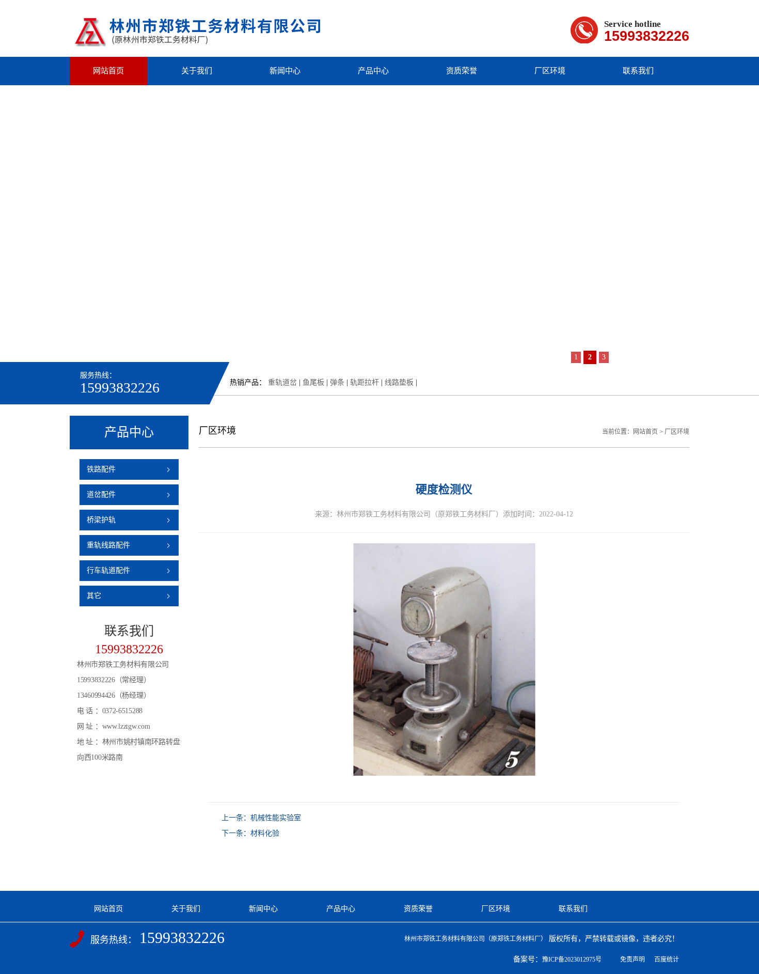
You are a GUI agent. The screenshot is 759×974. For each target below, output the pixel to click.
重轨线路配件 (108, 545)
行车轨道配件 (108, 570)
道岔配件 (101, 494)
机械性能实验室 (275, 818)
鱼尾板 (313, 382)
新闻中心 (285, 71)
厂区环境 (549, 71)
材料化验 (264, 833)
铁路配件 (101, 469)
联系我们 (638, 71)
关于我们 (196, 71)
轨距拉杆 (364, 382)
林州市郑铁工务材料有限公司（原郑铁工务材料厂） (475, 938)
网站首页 (108, 71)
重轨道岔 (282, 382)
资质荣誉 (461, 71)
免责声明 (632, 959)
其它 (94, 596)
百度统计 (666, 959)
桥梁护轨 (101, 520)
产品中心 (373, 71)
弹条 (337, 382)
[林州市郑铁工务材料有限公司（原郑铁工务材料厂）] (198, 42)
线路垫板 (399, 382)
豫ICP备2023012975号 (572, 959)
